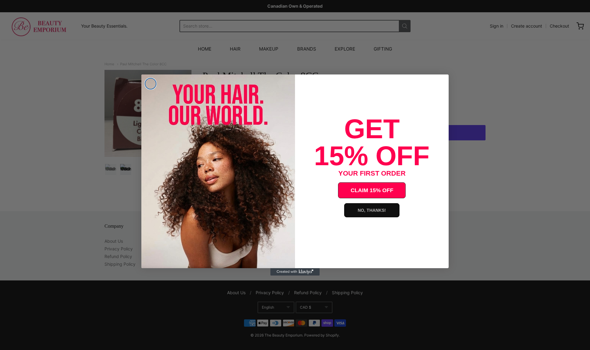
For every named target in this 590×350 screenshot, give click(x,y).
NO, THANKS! (372, 210)
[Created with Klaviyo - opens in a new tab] (295, 272)
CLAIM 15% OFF (372, 190)
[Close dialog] (150, 83)
